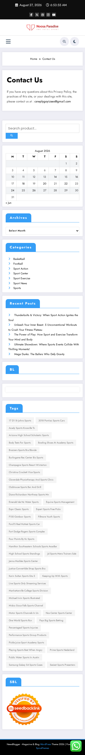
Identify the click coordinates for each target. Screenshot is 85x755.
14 (55, 177)
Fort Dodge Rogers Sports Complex (27, 531)
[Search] (64, 41)
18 (23, 184)
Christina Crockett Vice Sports (24, 472)
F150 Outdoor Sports (20, 516)
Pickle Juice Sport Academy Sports (26, 642)
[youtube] (54, 15)
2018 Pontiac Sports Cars (52, 420)
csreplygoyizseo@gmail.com (52, 101)
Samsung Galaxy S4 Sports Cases (25, 665)
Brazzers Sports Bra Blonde (22, 450)
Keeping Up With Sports (55, 576)
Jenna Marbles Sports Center (23, 561)
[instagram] (48, 15)
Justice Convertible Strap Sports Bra (27, 568)
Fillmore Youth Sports (49, 516)
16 (76, 177)
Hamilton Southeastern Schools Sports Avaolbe (33, 546)
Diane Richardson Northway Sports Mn (29, 494)
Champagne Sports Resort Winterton (28, 465)
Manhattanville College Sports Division (28, 590)
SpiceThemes (42, 748)
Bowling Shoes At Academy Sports (55, 442)
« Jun (8, 203)
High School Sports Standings (24, 553)
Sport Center (20, 273)
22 (66, 184)
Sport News (20, 283)
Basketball (19, 259)
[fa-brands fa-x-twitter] (37, 15)
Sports (17, 288)
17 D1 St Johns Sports (20, 420)
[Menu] (8, 41)
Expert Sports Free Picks (48, 509)
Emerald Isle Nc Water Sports (24, 502)
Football (18, 264)
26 (34, 190)
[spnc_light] (74, 41)
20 (44, 184)
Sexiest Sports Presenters (62, 665)
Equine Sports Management (60, 502)
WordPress (45, 744)
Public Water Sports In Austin (24, 657)
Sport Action (20, 269)
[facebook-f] (31, 15)
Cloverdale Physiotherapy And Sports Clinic (31, 479)
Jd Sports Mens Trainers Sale (61, 553)
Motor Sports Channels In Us (23, 613)
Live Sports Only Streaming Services (27, 583)
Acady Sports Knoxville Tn (22, 428)
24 (12, 190)
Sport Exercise (21, 278)
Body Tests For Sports (20, 442)
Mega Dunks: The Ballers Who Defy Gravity (39, 354)
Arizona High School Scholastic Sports (29, 435)
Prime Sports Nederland (62, 650)
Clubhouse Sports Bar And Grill (25, 487)
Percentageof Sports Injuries (23, 627)
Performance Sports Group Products (27, 635)
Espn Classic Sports (19, 509)
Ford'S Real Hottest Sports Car (24, 524)
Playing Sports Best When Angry (25, 650)
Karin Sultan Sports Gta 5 (22, 576)
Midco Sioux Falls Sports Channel (26, 605)
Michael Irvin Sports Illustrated (24, 598)
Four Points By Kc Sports (21, 539)
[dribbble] (43, 15)
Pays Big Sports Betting (51, 620)
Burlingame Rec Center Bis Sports (26, 457)
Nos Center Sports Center (59, 613)
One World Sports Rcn (20, 620)
